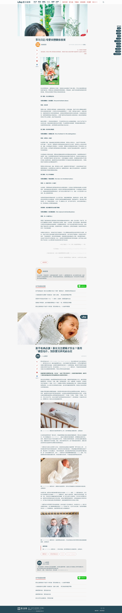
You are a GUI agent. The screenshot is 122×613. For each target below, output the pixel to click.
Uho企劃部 (44, 356)
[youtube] (103, 608)
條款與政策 (102, 610)
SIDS (63, 554)
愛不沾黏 (64, 2)
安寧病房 (118, 51)
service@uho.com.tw (37, 609)
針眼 (119, 36)
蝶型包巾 (45, 554)
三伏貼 (119, 38)
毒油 (119, 28)
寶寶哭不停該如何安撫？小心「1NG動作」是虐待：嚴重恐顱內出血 (53, 299)
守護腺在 (70, 2)
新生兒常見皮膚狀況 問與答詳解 (44, 598)
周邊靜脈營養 (117, 54)
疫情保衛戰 (76, 2)
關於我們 (96, 610)
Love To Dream (71, 554)
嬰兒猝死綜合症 (54, 554)
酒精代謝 (118, 49)
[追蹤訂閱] (37, 64)
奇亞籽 (119, 30)
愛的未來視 (88, 2)
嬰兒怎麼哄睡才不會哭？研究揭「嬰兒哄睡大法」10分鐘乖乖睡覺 (53, 306)
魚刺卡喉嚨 (118, 41)
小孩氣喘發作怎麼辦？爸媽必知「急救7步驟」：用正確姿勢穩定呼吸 (54, 295)
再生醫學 (82, 2)
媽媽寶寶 (43, 45)
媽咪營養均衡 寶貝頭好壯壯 (43, 590)
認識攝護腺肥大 (96, 2)
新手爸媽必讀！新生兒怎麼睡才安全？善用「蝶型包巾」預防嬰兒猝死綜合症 (56, 291)
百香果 (119, 33)
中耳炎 (119, 43)
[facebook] (101, 608)
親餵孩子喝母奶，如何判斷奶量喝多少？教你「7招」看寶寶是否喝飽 (54, 303)
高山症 (119, 46)
